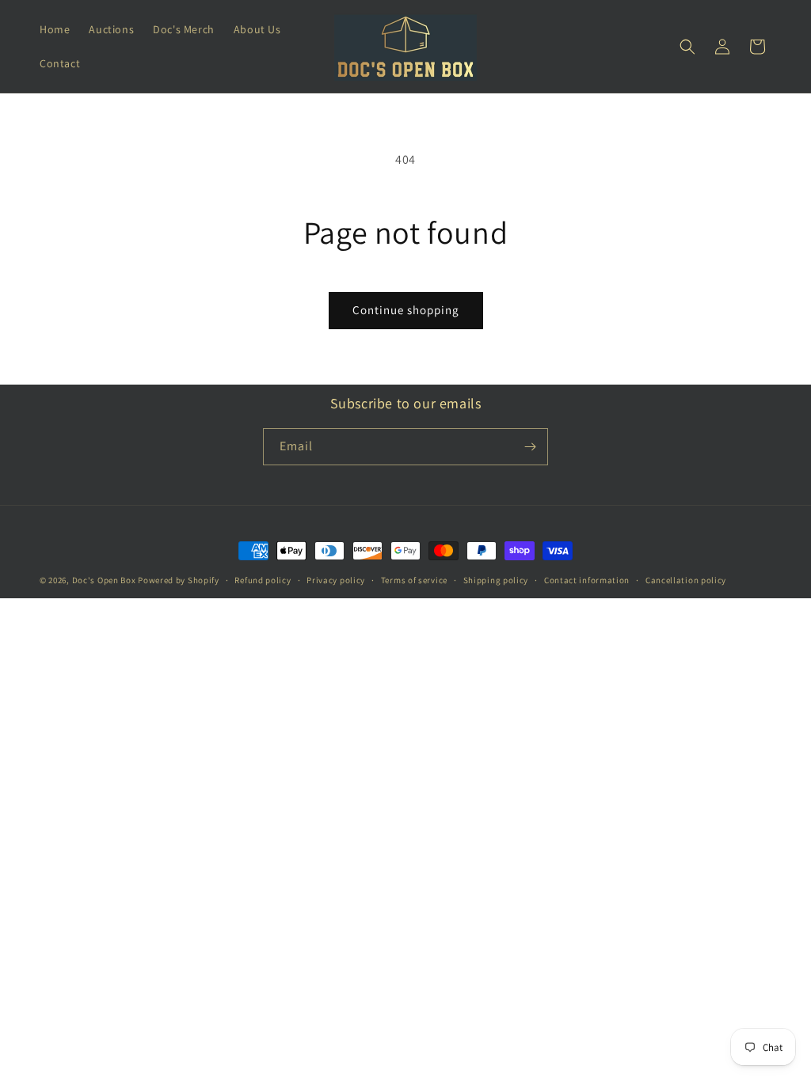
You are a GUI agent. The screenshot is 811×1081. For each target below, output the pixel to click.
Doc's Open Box (104, 580)
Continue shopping (405, 309)
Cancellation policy (685, 580)
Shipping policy (496, 580)
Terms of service (414, 580)
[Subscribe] (529, 446)
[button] (687, 46)
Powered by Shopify (178, 580)
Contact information (587, 580)
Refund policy (262, 580)
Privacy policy (336, 580)
